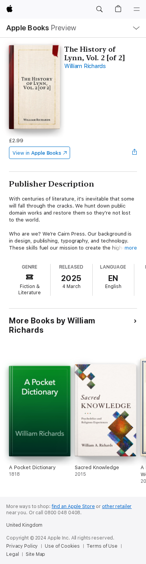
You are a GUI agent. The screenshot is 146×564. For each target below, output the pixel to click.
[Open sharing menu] (134, 152)
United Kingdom (24, 525)
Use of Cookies (62, 546)
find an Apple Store (73, 506)
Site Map (35, 554)
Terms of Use (102, 546)
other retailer (117, 506)
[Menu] (136, 9)
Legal (12, 554)
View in (36, 153)
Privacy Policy (22, 546)
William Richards (85, 66)
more (131, 248)
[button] (99, 9)
